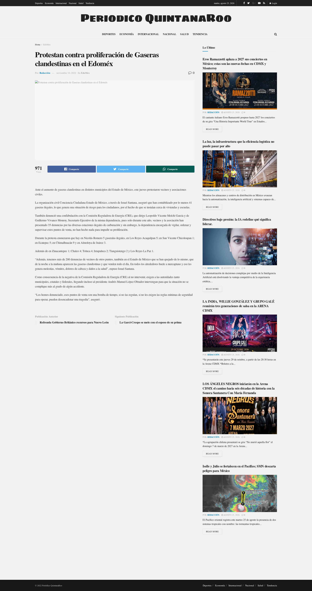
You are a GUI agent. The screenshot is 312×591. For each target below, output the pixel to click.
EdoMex (47, 44)
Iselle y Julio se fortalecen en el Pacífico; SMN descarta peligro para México (239, 468)
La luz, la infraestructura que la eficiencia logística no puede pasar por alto (238, 143)
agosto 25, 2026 (231, 112)
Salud (81, 3)
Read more (212, 129)
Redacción (45, 72)
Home (37, 44)
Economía (49, 3)
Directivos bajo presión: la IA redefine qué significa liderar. (237, 221)
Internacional (61, 3)
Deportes (39, 3)
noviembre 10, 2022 (66, 72)
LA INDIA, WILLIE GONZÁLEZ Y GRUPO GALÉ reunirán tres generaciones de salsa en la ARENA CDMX (238, 306)
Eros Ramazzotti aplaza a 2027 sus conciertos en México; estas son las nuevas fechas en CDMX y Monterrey (235, 63)
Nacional (72, 3)
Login (274, 3)
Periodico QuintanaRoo (156, 17)
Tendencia (90, 3)
